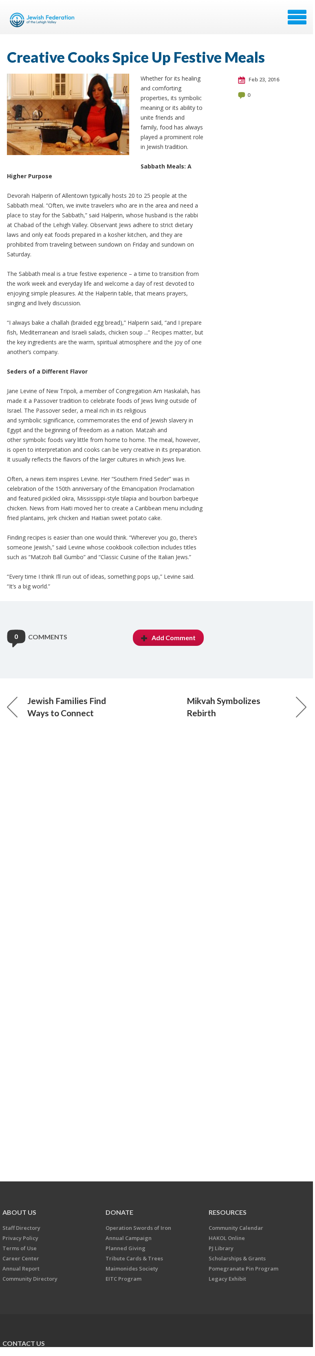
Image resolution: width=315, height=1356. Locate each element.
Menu (297, 17)
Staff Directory (21, 1227)
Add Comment (174, 637)
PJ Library (221, 1248)
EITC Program (123, 1278)
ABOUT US (19, 1212)
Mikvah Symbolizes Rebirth (223, 706)
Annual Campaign (129, 1238)
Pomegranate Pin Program (243, 1268)
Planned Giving (125, 1248)
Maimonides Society (132, 1268)
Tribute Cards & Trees (134, 1258)
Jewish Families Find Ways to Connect (66, 706)
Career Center (20, 1258)
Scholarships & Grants (237, 1258)
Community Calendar (236, 1227)
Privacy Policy (20, 1238)
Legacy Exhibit (227, 1278)
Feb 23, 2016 (263, 79)
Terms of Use (19, 1248)
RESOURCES (228, 1212)
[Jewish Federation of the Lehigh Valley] (43, 20)
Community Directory (29, 1278)
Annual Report (21, 1268)
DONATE (119, 1212)
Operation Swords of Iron (138, 1227)
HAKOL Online (227, 1238)
